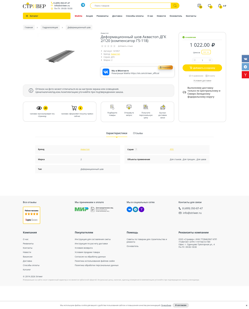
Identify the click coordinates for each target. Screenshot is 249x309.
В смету (211, 75)
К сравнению (197, 75)
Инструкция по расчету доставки (91, 243)
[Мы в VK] (129, 209)
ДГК (172, 149)
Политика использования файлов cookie (95, 261)
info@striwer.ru (62, 5)
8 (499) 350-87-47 (61, 3)
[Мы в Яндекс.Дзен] (141, 209)
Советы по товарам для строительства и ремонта (147, 240)
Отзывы (138, 133)
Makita (78, 16)
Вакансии (27, 256)
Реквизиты (103, 16)
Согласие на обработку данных (90, 256)
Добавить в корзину (204, 68)
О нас (150, 16)
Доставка (117, 16)
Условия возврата (84, 248)
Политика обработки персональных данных (96, 265)
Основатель (176, 16)
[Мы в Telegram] (135, 209)
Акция (89, 16)
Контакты (191, 16)
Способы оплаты (135, 16)
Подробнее (166, 305)
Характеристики (116, 133)
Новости (161, 16)
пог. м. (206, 52)
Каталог (27, 269)
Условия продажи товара (87, 252)
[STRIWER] (34, 7)
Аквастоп (115, 54)
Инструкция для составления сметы (93, 239)
